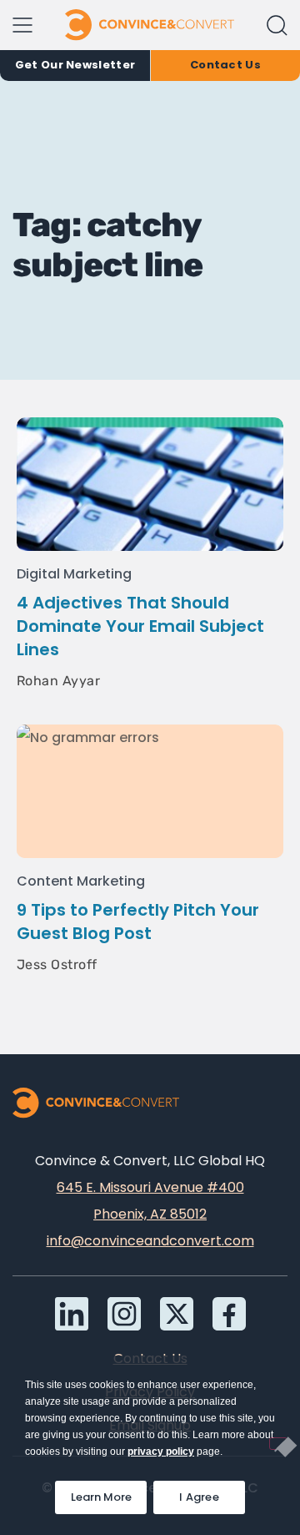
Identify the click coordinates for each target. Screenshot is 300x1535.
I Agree (199, 1497)
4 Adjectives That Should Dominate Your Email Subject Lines (140, 626)
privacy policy (161, 1451)
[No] (278, 1443)
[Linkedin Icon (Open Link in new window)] (71, 1314)
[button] (277, 25)
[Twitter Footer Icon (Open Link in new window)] (176, 1314)
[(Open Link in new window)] (229, 1314)
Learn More (109, 1493)
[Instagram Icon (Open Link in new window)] (124, 1314)
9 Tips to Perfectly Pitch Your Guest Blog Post (138, 921)
